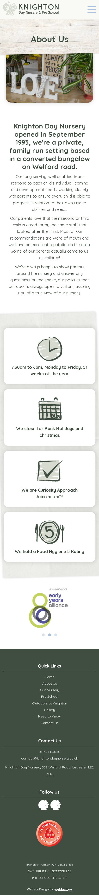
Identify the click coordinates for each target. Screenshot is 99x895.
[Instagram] (55, 805)
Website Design (38, 889)
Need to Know (49, 716)
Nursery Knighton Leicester (49, 864)
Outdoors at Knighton (49, 703)
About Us (49, 683)
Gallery (49, 710)
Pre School (49, 696)
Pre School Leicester (49, 878)
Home (49, 677)
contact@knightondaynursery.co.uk (49, 758)
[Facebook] (43, 805)
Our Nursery (49, 690)
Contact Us (50, 723)
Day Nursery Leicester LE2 (49, 871)
